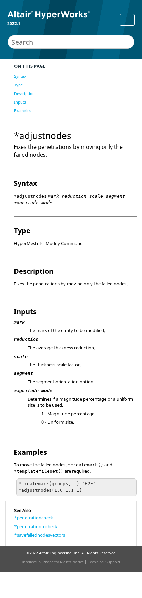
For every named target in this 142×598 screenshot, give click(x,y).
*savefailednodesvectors (39, 535)
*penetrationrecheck (35, 526)
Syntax (20, 76)
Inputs (20, 102)
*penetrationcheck (33, 517)
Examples (22, 110)
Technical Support (104, 561)
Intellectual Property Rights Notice (53, 561)
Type (18, 84)
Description (24, 93)
